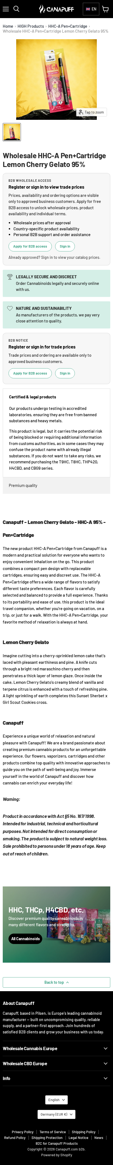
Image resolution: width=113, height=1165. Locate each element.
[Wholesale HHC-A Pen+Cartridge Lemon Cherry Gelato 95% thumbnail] (12, 132)
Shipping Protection (47, 1137)
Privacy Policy (22, 1132)
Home (8, 26)
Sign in (65, 246)
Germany (54, 1114)
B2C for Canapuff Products (57, 1143)
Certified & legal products (32, 396)
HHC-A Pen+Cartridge (67, 26)
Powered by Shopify (56, 1155)
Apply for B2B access (30, 246)
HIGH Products (31, 26)
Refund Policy (15, 1137)
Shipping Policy (83, 1132)
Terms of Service (52, 1132)
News (98, 1137)
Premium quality (23, 485)
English (54, 1100)
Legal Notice (78, 1137)
